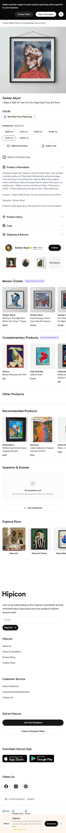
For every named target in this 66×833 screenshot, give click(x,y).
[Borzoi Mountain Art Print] (15, 356)
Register (8, 627)
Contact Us (7, 697)
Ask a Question (34, 508)
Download (51, 824)
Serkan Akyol (11, 98)
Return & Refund (10, 686)
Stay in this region (46, 14)
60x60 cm (53, 132)
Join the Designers (33, 722)
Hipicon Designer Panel (33, 731)
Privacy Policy (9, 657)
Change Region (24, 14)
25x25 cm (38, 132)
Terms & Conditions (11, 651)
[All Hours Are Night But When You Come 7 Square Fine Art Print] (15, 299)
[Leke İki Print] (42, 356)
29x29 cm (9, 132)
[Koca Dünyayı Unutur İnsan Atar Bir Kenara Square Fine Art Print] (42, 299)
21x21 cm (23, 132)
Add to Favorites (19, 146)
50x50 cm (24, 138)
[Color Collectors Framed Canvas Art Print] (42, 429)
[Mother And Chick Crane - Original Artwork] (15, 429)
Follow (55, 247)
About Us (6, 646)
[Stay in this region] (61, 14)
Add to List (51, 146)
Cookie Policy (8, 663)
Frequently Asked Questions (16, 692)
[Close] (61, 824)
